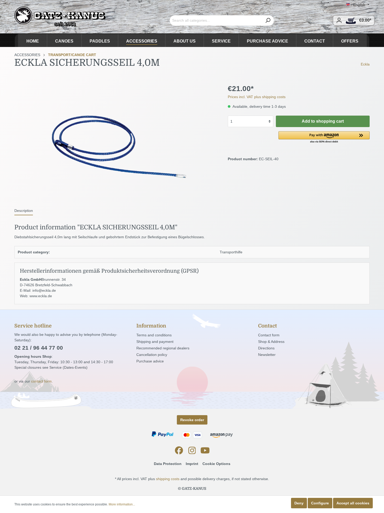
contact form (41, 381)
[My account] (339, 20)
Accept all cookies (352, 503)
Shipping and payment (154, 341)
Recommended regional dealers (162, 348)
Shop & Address (271, 341)
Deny (299, 503)
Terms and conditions (154, 335)
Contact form (269, 335)
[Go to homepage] (60, 16)
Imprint (192, 464)
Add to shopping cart (323, 121)
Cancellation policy (151, 355)
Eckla (365, 64)
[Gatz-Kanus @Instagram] (192, 450)
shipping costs (167, 479)
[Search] (268, 20)
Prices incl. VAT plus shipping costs (257, 97)
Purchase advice (150, 361)
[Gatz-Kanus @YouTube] (205, 450)
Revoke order (192, 420)
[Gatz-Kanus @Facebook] (179, 450)
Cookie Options (216, 464)
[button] (324, 137)
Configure (320, 503)
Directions (266, 348)
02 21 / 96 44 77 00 (38, 348)
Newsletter (267, 355)
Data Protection (168, 464)
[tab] (23, 210)
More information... (122, 504)
